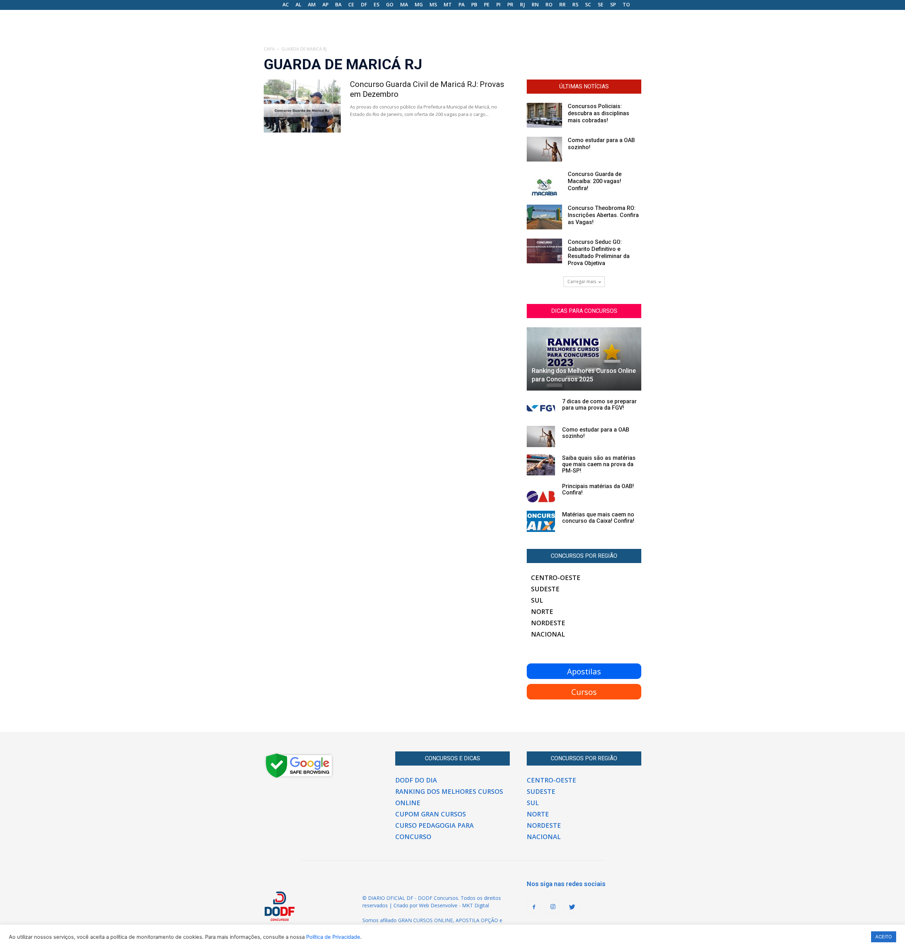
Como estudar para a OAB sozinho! (595, 432)
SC (588, 4)
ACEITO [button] (883, 936)
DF (364, 4)
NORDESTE (548, 623)
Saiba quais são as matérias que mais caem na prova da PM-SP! (599, 464)
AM (312, 4)
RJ (522, 4)
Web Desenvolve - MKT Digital (454, 905)
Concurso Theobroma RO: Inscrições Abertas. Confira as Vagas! (603, 215)
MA (404, 4)
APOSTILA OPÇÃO (477, 920)
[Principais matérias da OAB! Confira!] (541, 493)
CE (351, 4)
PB (474, 4)
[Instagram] (553, 907)
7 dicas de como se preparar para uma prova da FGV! (599, 404)
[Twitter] (572, 907)
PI (498, 4)
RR (562, 4)
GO (389, 4)
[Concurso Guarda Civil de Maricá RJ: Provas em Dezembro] (302, 106)
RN (535, 4)
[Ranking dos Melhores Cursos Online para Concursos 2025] (584, 359)
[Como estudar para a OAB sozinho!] (544, 149)
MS (433, 4)
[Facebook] (534, 907)
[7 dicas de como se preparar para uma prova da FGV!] (541, 408)
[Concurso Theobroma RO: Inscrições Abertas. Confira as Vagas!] (544, 217)
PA (462, 4)
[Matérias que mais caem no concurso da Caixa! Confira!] (541, 521)
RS (575, 4)
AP (325, 4)
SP (613, 4)
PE (487, 4)
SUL (537, 600)
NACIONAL (548, 634)
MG (419, 4)
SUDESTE (545, 589)
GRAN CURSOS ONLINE (425, 920)
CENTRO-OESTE (555, 577)
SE (600, 4)
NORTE (542, 611)
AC (285, 4)
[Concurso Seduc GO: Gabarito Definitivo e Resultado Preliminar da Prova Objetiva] (544, 251)
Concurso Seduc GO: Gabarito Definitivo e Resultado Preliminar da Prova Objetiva (599, 252)
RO (549, 4)
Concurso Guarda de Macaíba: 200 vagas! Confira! (594, 181)
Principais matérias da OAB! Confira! (598, 489)
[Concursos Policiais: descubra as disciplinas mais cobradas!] (544, 115)
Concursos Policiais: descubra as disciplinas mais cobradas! (598, 113)
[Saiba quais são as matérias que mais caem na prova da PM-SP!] (541, 464)
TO (626, 4)
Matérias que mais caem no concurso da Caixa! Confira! (598, 517)
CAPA (269, 49)
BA (338, 4)
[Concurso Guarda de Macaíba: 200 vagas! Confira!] (544, 183)
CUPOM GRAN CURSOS (430, 814)
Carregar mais (581, 282)
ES (376, 4)
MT (448, 4)
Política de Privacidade (333, 937)
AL (298, 4)
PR (510, 4)
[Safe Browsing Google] (299, 777)
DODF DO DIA (416, 780)
